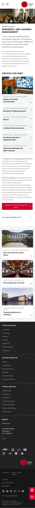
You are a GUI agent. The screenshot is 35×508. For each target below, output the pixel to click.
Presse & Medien (8, 376)
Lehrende (5, 372)
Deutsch (14, 472)
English (19, 472)
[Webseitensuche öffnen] (8, 4)
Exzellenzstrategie (8, 401)
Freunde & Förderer (8, 379)
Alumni (4, 362)
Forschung (6, 333)
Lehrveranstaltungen (9, 408)
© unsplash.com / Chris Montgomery (11, 503)
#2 (22, 502)
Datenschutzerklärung (8, 483)
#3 (18, 504)
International (6, 398)
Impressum (5, 479)
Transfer (5, 340)
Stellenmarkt (6, 412)
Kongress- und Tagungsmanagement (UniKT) (16, 206)
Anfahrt (4, 438)
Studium (5, 336)
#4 (19, 504)
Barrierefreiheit (6, 486)
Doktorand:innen (8, 369)
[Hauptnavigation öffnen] (4, 4)
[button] (16, 326)
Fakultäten (6, 394)
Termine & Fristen (8, 405)
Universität (6, 330)
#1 (16, 500)
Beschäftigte (6, 365)
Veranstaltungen (8, 347)
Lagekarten (6, 350)
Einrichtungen (7, 391)
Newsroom (6, 343)
